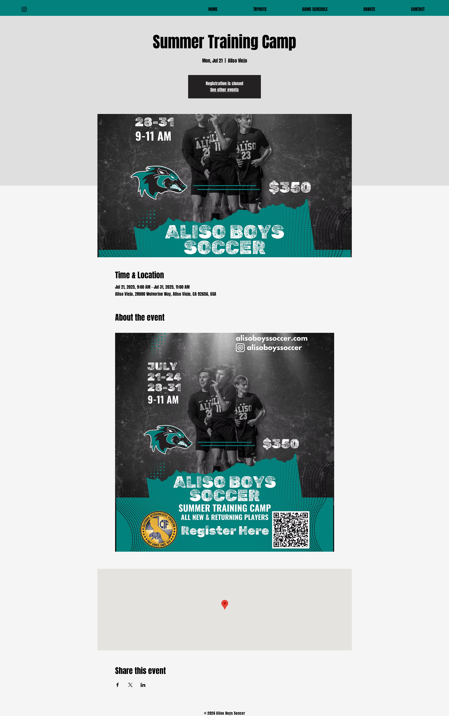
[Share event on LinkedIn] (143, 685)
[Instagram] (24, 9)
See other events (224, 90)
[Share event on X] (130, 685)
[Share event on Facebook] (117, 685)
